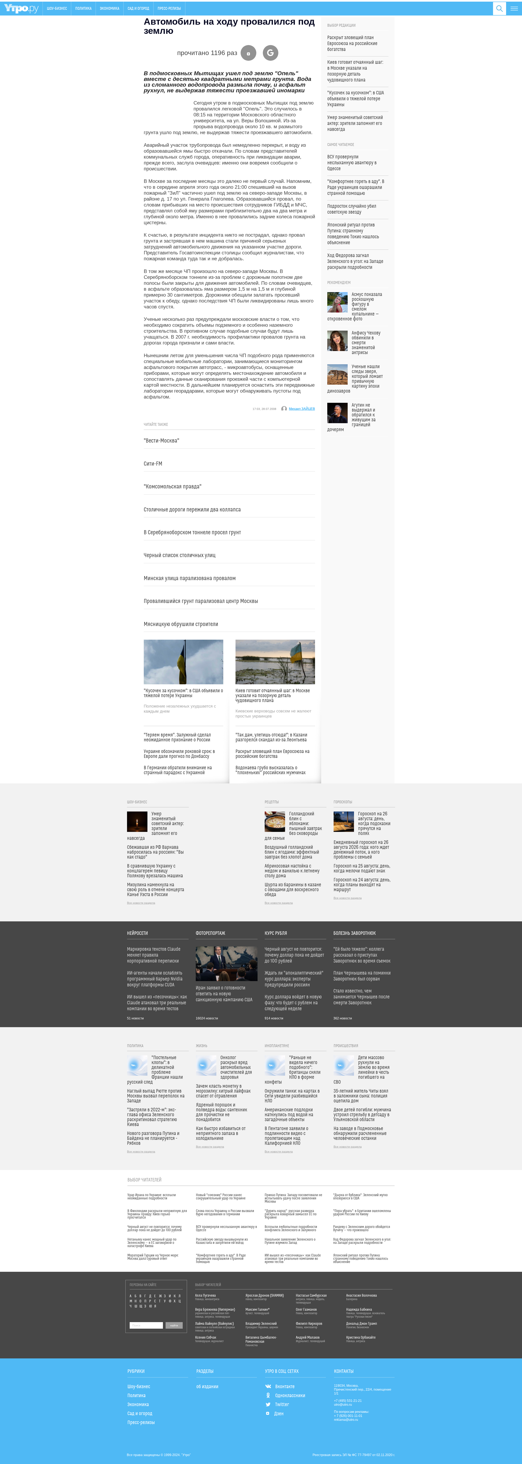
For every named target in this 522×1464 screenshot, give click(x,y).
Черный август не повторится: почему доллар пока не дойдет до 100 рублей (154, 1228)
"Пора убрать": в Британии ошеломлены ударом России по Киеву (362, 1212)
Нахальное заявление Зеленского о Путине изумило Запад (290, 1241)
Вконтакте (285, 1387)
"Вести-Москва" (161, 440)
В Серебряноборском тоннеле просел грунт (192, 532)
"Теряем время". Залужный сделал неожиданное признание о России (177, 737)
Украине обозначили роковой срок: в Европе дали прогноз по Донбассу (179, 754)
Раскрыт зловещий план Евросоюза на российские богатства (273, 754)
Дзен (279, 1414)
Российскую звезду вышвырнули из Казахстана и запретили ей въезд (222, 1241)
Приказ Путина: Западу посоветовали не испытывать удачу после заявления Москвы (293, 1198)
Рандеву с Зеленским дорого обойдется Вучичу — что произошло (361, 1228)
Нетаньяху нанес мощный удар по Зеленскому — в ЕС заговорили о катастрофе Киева (151, 1243)
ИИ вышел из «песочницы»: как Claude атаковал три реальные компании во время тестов (293, 1259)
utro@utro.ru (343, 1404)
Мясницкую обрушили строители (181, 624)
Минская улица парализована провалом (190, 578)
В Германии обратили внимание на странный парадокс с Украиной (178, 770)
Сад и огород (138, 8)
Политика (83, 8)
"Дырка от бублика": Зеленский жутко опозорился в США (360, 1197)
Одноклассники (290, 1396)
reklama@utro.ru (346, 1419)
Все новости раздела (141, 902)
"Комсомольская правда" (172, 486)
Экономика (109, 8)
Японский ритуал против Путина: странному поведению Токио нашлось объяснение (360, 1259)
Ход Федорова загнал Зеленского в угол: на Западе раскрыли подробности (362, 1241)
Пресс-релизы (169, 8)
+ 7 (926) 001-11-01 (348, 1416)
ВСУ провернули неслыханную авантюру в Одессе (226, 1228)
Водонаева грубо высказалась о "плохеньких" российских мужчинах (271, 770)
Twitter (282, 1405)
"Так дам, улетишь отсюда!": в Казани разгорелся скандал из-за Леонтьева (271, 737)
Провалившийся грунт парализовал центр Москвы (201, 601)
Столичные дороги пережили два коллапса (192, 509)
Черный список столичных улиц (180, 555)
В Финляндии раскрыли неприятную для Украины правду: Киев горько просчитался (157, 1214)
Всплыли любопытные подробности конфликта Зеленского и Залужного (291, 1228)
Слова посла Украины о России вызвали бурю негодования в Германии (225, 1212)
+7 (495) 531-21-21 (348, 1400)
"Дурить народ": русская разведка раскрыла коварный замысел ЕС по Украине (290, 1214)
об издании (207, 1387)
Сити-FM (153, 463)
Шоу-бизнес (57, 8)
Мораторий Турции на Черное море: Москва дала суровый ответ (153, 1257)
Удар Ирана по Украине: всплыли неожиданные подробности (151, 1197)
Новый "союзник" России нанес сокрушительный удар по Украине (221, 1197)
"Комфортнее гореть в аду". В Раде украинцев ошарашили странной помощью (221, 1259)
